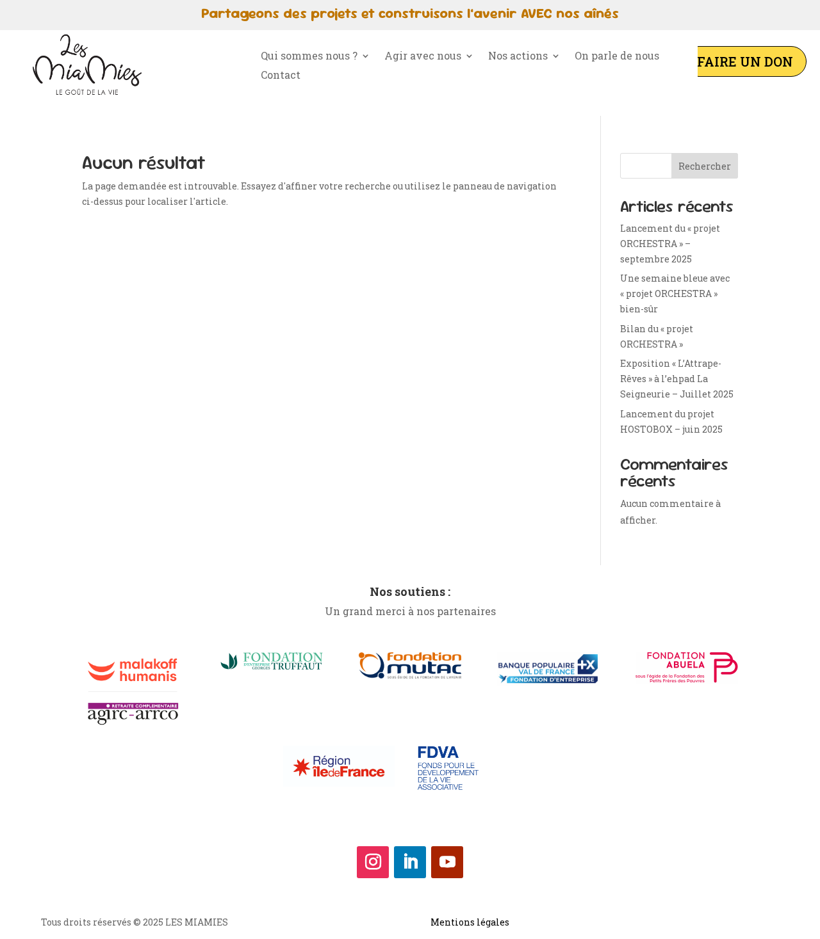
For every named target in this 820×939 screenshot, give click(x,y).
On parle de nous (617, 56)
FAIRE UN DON (745, 61)
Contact (280, 75)
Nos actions (518, 56)
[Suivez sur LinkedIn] (410, 862)
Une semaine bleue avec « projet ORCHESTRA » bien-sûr (675, 293)
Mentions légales (469, 922)
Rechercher (704, 166)
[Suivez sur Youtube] (447, 862)
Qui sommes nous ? (309, 56)
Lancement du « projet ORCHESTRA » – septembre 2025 (670, 243)
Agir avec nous (422, 56)
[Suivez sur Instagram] (373, 862)
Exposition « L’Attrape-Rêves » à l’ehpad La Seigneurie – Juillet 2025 (677, 378)
